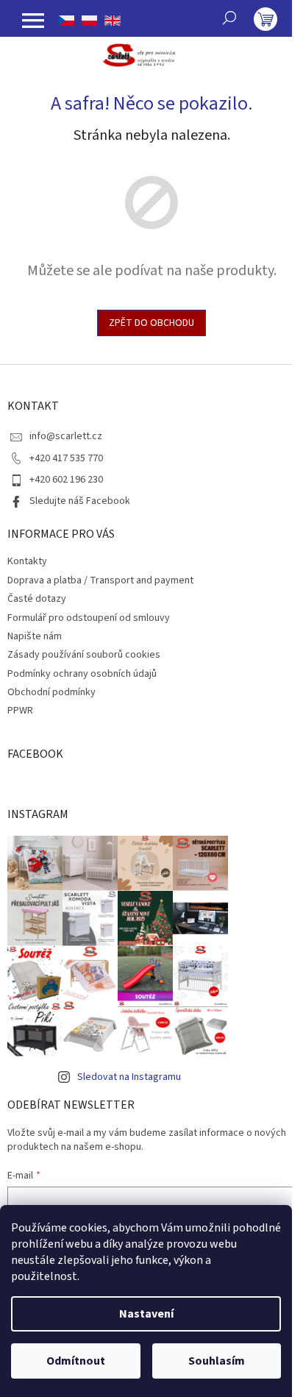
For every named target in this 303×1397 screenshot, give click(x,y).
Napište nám (34, 636)
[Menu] (33, 20)
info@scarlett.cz (65, 436)
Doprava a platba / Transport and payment (100, 580)
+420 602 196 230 (66, 479)
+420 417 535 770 (66, 458)
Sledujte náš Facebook (79, 501)
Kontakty (27, 561)
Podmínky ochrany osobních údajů (82, 673)
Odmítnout (75, 1361)
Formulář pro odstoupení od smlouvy (88, 618)
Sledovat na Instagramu (129, 1077)
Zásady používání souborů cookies (83, 654)
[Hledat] (229, 17)
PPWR (20, 710)
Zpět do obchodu (151, 323)
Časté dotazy (36, 598)
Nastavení (146, 1314)
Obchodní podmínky (51, 692)
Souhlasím (216, 1361)
